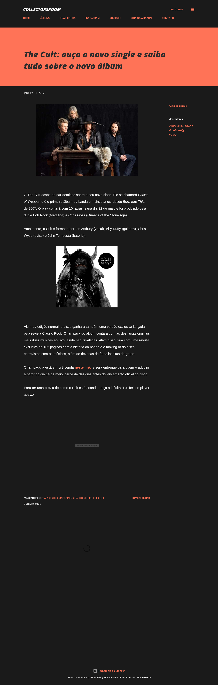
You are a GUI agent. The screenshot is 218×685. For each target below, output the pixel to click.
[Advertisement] (81, 617)
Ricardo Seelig (176, 130)
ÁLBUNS (45, 18)
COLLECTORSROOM (42, 9)
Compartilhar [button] (178, 106)
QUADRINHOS (67, 18)
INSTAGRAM (92, 18)
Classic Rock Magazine (181, 125)
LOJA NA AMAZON (141, 18)
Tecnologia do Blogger (111, 670)
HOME (26, 18)
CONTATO (168, 18)
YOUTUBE (115, 18)
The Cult (173, 135)
